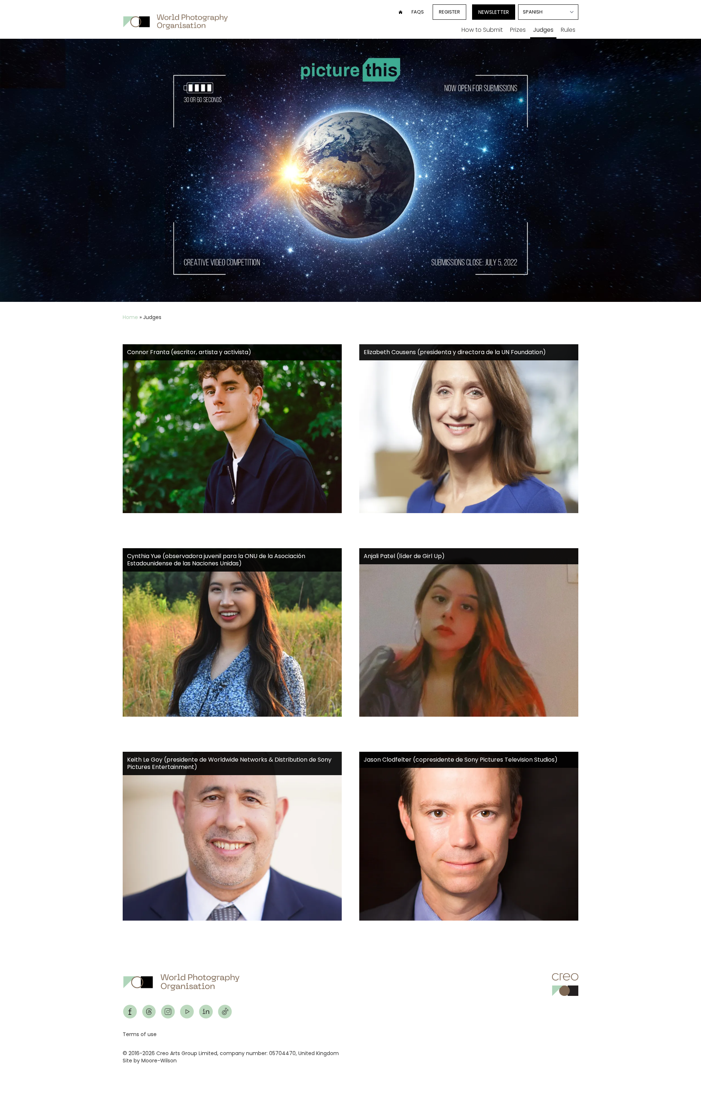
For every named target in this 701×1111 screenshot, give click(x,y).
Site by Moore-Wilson (150, 1060)
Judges (543, 30)
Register (449, 11)
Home (130, 317)
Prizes (518, 30)
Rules (568, 30)
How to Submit (482, 30)
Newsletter (493, 12)
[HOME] (400, 12)
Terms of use (140, 1034)
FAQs (417, 11)
